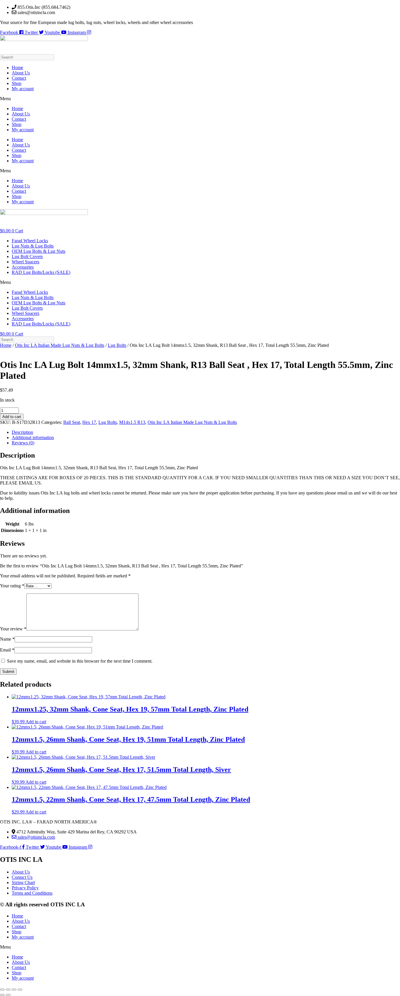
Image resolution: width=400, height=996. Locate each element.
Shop (16, 83)
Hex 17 (89, 422)
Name (7, 639)
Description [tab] (22, 432)
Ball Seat (71, 422)
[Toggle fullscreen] (8, 989)
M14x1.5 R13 (132, 422)
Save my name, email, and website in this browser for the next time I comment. (80, 661)
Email (7, 649)
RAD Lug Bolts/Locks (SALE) (41, 272)
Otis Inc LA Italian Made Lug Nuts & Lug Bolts (59, 345)
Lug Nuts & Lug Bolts (33, 245)
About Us (21, 72)
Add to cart (11, 417)
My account (23, 88)
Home (17, 67)
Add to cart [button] (35, 721)
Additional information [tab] (33, 437)
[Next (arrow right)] (8, 995)
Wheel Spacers (25, 261)
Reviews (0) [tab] (23, 442)
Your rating (12, 585)
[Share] (14, 989)
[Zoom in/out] (2, 989)
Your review (13, 628)
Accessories (23, 267)
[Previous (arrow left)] (2, 995)
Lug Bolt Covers (27, 256)
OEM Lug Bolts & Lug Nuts (38, 251)
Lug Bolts (117, 345)
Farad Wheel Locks (30, 240)
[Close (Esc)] (20, 989)
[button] (200, 98)
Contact (19, 78)
